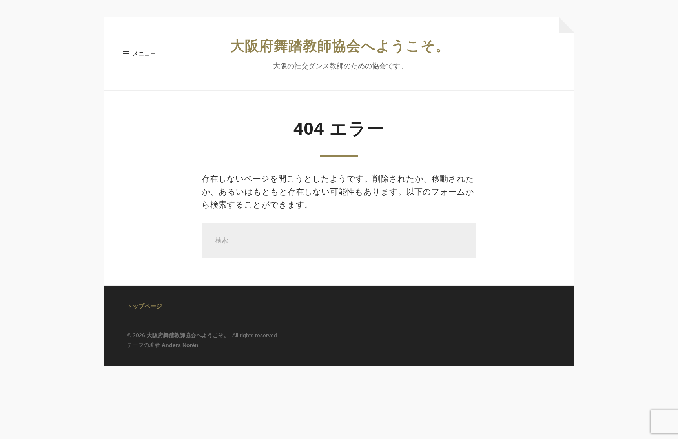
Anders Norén (180, 345)
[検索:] (339, 240)
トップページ (144, 306)
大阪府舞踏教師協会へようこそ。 (340, 46)
